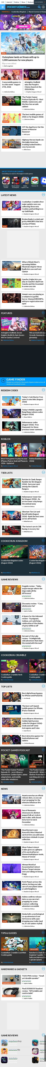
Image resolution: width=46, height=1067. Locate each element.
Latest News (8, 195)
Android (9, 2)
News (23, 2)
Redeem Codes (33, 2)
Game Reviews (9, 579)
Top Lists (6, 686)
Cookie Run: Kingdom (18, 12)
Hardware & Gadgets (14, 969)
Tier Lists (7, 472)
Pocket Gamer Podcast (15, 750)
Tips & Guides (9, 933)
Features (6, 313)
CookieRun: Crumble (13, 655)
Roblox (16, 2)
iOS (2, 2)
